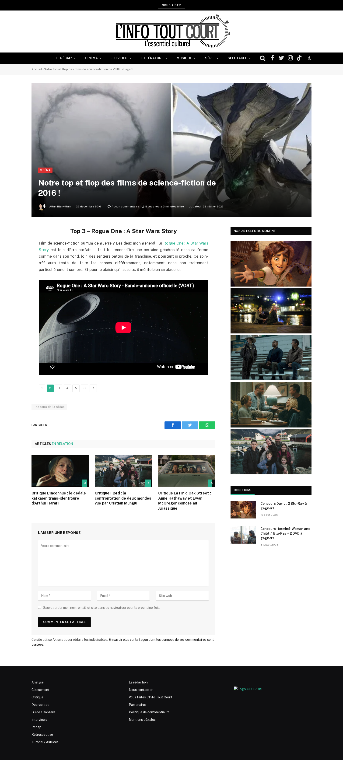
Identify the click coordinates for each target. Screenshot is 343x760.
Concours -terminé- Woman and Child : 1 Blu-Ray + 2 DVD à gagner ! (285, 533)
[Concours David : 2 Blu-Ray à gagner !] (243, 509)
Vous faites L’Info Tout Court (150, 697)
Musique (184, 58)
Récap (36, 727)
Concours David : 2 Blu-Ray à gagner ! (283, 506)
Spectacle (237, 58)
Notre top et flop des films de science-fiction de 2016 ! (83, 69)
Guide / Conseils (44, 712)
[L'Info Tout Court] (171, 32)
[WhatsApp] (15, 266)
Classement (40, 690)
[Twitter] (15, 254)
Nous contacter (141, 690)
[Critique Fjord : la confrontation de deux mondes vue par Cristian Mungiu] (123, 471)
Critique (37, 697)
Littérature (152, 58)
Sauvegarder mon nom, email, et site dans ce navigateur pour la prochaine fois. (101, 607)
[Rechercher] (262, 58)
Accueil (37, 69)
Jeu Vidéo (119, 58)
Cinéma (91, 58)
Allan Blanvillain (60, 206)
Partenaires (138, 705)
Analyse (38, 682)
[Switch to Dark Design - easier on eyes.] (309, 58)
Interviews (39, 719)
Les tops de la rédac (49, 407)
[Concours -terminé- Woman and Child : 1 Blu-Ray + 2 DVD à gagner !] (243, 535)
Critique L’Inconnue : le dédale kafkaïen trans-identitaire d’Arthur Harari (59, 498)
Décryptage (40, 705)
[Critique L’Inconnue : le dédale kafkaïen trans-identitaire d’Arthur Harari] (60, 471)
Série (209, 58)
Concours (242, 490)
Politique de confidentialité (149, 712)
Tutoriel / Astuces (45, 742)
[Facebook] (15, 242)
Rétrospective (42, 734)
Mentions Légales (142, 719)
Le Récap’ (64, 58)
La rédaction (138, 682)
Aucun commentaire (125, 206)
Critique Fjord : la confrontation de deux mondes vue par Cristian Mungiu (123, 498)
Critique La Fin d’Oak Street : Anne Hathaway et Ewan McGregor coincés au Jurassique (184, 501)
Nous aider (171, 5)
